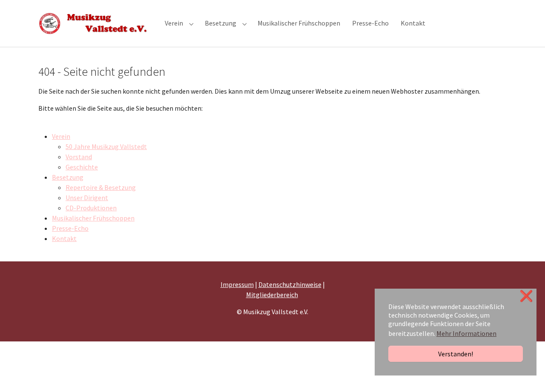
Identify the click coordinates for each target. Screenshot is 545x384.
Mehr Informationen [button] (466, 333)
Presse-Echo (70, 228)
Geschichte (82, 167)
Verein (61, 136)
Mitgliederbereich (272, 294)
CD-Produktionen (91, 207)
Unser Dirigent (87, 197)
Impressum (237, 284)
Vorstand (79, 156)
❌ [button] (526, 296)
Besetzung (67, 177)
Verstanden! (455, 354)
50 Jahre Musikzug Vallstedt (106, 146)
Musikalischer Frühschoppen (93, 218)
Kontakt (64, 238)
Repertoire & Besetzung (101, 187)
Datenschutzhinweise (289, 284)
